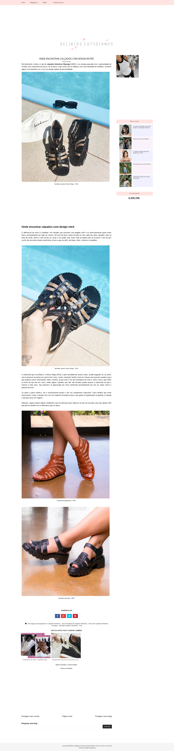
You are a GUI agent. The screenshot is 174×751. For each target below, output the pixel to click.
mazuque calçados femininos (68, 625)
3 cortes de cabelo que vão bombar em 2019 (141, 152)
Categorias (33, 2)
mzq (80, 625)
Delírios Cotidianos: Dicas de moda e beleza (82, 746)
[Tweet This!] (69, 616)
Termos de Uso (58, 2)
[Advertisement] (82, 15)
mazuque (55, 625)
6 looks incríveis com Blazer (141, 139)
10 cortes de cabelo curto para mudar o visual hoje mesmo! (142, 126)
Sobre (45, 2)
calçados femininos (54, 624)
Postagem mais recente (30, 716)
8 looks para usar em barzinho (142, 164)
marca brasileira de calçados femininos (75, 624)
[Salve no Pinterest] (75, 616)
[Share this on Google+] (63, 616)
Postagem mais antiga (103, 716)
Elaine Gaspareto (91, 748)
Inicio (23, 2)
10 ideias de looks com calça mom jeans (141, 177)
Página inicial (67, 716)
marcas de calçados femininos (98, 624)
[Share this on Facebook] (57, 616)
